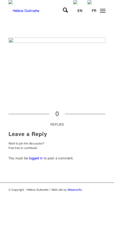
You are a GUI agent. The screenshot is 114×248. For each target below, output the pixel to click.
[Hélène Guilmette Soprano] (47, 10)
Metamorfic (75, 189)
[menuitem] (63, 10)
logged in (36, 157)
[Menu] (103, 10)
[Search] (63, 10)
